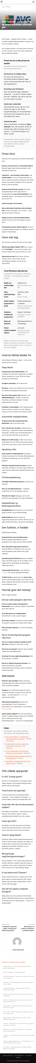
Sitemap (18, 1057)
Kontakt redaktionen (8, 1055)
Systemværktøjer (13, 18)
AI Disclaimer (28, 1055)
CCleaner (4, 572)
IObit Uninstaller (6, 709)
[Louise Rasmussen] (18, 941)
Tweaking (23, 18)
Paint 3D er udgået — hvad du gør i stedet (14, 972)
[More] (27, 33)
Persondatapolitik (19, 1055)
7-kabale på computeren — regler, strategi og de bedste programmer (9, 928)
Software (8, 7)
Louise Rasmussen (18, 950)
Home (3, 7)
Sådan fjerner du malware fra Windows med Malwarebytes (27, 928)
